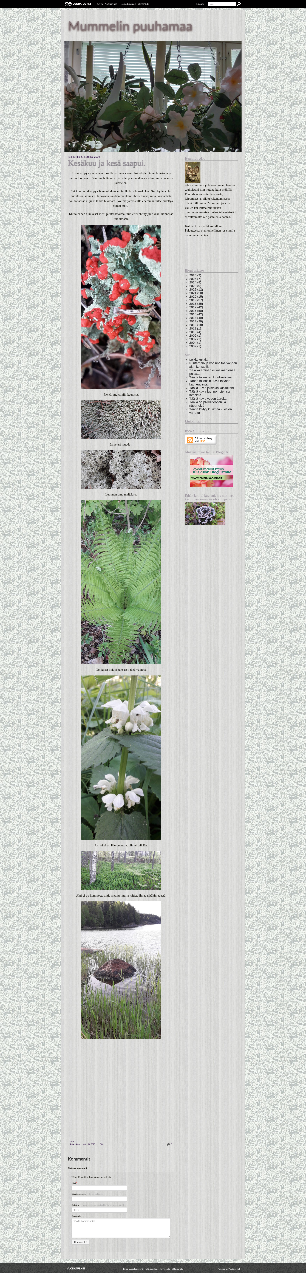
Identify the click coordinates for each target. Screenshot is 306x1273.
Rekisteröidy (143, 3)
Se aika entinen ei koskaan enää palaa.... (212, 372)
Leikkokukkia (198, 359)
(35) (196, 303)
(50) (196, 310)
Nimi (74, 1183)
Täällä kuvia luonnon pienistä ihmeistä (209, 393)
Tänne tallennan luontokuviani (210, 377)
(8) (195, 282)
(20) (196, 293)
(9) (195, 286)
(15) (196, 296)
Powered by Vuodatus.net (229, 1268)
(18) (196, 325)
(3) (195, 275)
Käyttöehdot (165, 1268)
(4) (195, 332)
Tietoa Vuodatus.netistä (133, 1268)
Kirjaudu (200, 3)
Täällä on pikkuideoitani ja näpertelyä (207, 403)
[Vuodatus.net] (76, 1268)
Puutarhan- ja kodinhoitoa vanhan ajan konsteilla (213, 364)
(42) (196, 307)
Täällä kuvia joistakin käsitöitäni (211, 388)
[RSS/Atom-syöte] (201, 439)
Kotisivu (98, 1205)
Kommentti (76, 1216)
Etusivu (99, 3)
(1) (195, 335)
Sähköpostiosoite (87, 1194)
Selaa (128, 3)
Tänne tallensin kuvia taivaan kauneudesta (209, 382)
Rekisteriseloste (151, 1268)
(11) (196, 328)
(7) (195, 279)
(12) (196, 289)
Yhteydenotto (177, 1268)
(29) (196, 321)
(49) (196, 318)
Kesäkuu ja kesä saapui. (107, 163)
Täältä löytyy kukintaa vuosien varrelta (210, 411)
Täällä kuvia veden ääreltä (207, 398)
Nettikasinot (111, 3)
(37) (196, 300)
